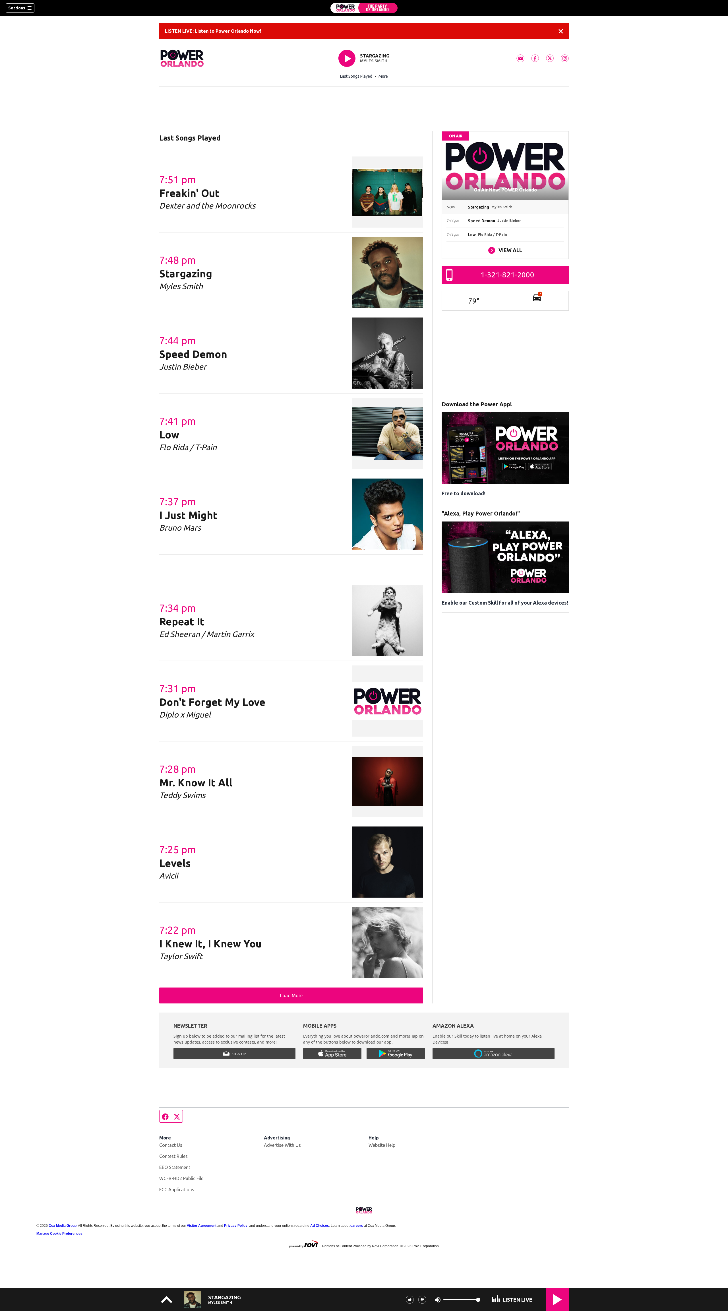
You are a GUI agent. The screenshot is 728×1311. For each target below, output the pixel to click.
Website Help (382, 1145)
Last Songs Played (356, 76)
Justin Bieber (182, 366)
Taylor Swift (180, 956)
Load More (291, 995)
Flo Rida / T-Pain (188, 447)
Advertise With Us (282, 1145)
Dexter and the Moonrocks (207, 205)
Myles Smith (373, 61)
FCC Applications (176, 1189)
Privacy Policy (235, 1226)
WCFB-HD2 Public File (181, 1178)
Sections (16, 8)
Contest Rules (173, 1156)
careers (356, 1226)
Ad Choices (319, 1226)
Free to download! (463, 493)
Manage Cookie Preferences (59, 1234)
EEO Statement (174, 1167)
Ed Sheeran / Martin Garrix (206, 634)
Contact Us (170, 1145)
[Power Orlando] (364, 8)
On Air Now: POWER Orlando (505, 189)
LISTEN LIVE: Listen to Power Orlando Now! (213, 31)
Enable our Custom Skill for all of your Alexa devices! (505, 602)
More (383, 76)
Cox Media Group (62, 1226)
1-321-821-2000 (507, 275)
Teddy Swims (182, 795)
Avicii (168, 875)
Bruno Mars (180, 527)
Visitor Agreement (201, 1226)
